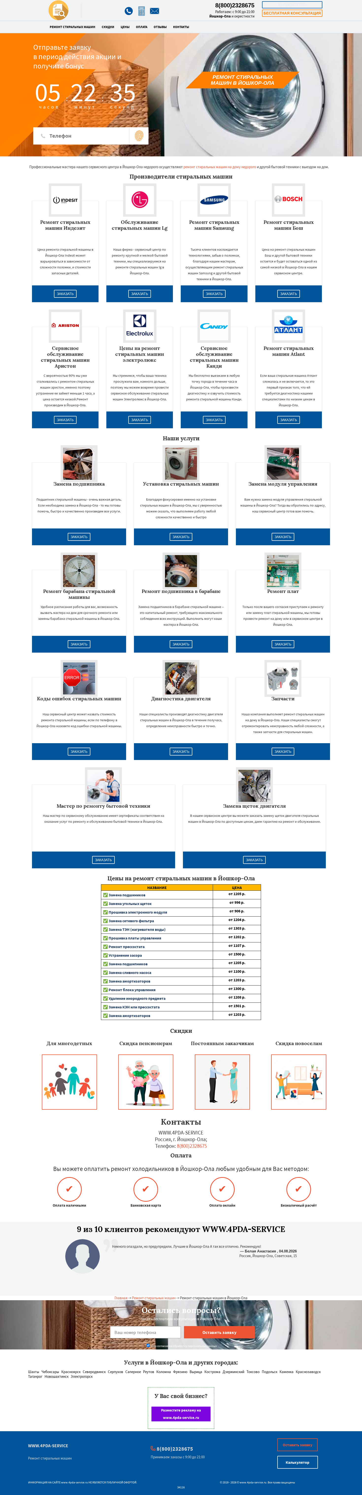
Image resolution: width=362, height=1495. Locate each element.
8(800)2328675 (234, 5)
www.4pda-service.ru (74, 1482)
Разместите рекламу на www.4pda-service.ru (181, 1414)
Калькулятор (292, 5)
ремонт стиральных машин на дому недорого (219, 166)
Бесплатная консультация (292, 13)
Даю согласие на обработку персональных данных (183, 1346)
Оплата (141, 27)
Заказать (65, 294)
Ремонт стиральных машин (72, 27)
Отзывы (160, 27)
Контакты (181, 27)
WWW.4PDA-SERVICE (48, 1445)
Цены (125, 27)
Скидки (108, 27)
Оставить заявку (297, 1444)
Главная (121, 1298)
